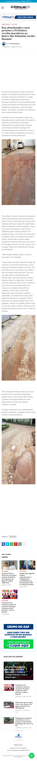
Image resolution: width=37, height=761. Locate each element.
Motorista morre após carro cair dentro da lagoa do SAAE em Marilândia (24, 705)
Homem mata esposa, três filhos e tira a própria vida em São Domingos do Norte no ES (24, 721)
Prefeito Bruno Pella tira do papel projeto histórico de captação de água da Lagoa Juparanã (9, 578)
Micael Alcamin (18, 757)
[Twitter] (7, 544)
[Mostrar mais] (24, 544)
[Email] (20, 544)
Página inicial (6, 24)
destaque (14, 24)
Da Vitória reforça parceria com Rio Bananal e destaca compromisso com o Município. (16, 672)
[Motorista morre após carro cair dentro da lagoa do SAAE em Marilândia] (9, 705)
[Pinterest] (15, 544)
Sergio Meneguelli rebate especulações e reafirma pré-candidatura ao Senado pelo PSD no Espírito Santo (27, 579)
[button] (2, 7)
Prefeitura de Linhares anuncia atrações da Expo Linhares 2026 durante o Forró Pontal (9, 607)
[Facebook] (3, 544)
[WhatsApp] (11, 544)
